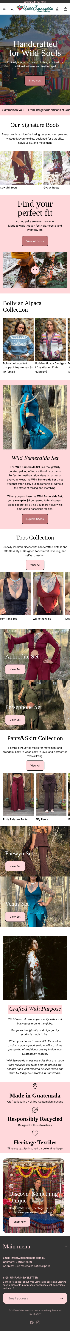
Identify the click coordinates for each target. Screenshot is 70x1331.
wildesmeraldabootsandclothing (34, 1310)
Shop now (35, 80)
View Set (15, 669)
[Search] (12, 9)
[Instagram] (38, 1322)
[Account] (57, 9)
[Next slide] (63, 170)
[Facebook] (31, 1322)
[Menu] (4, 9)
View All (35, 564)
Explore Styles (35, 518)
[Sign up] (61, 1298)
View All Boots (35, 241)
